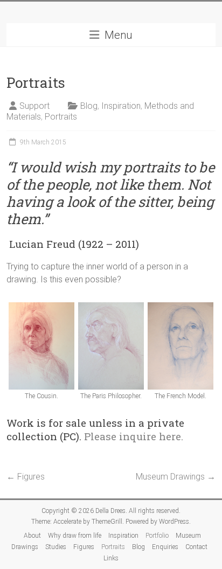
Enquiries (165, 547)
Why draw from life (74, 535)
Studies (55, 547)
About (32, 535)
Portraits (61, 117)
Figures (25, 476)
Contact (196, 547)
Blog (89, 106)
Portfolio (157, 535)
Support (34, 106)
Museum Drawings (176, 476)
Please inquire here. (133, 436)
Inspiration (121, 106)
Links (111, 558)
